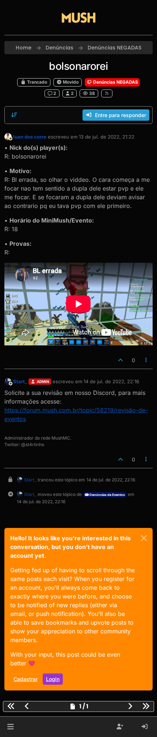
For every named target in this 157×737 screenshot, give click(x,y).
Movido (70, 82)
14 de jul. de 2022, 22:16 (111, 381)
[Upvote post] (120, 360)
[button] (10, 727)
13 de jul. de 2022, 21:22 (106, 137)
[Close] (144, 538)
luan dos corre (29, 137)
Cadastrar (26, 679)
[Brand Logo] (78, 17)
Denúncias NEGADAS (115, 82)
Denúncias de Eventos (107, 495)
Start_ (20, 381)
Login (53, 679)
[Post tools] (146, 360)
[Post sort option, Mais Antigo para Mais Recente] (14, 115)
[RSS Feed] (106, 93)
